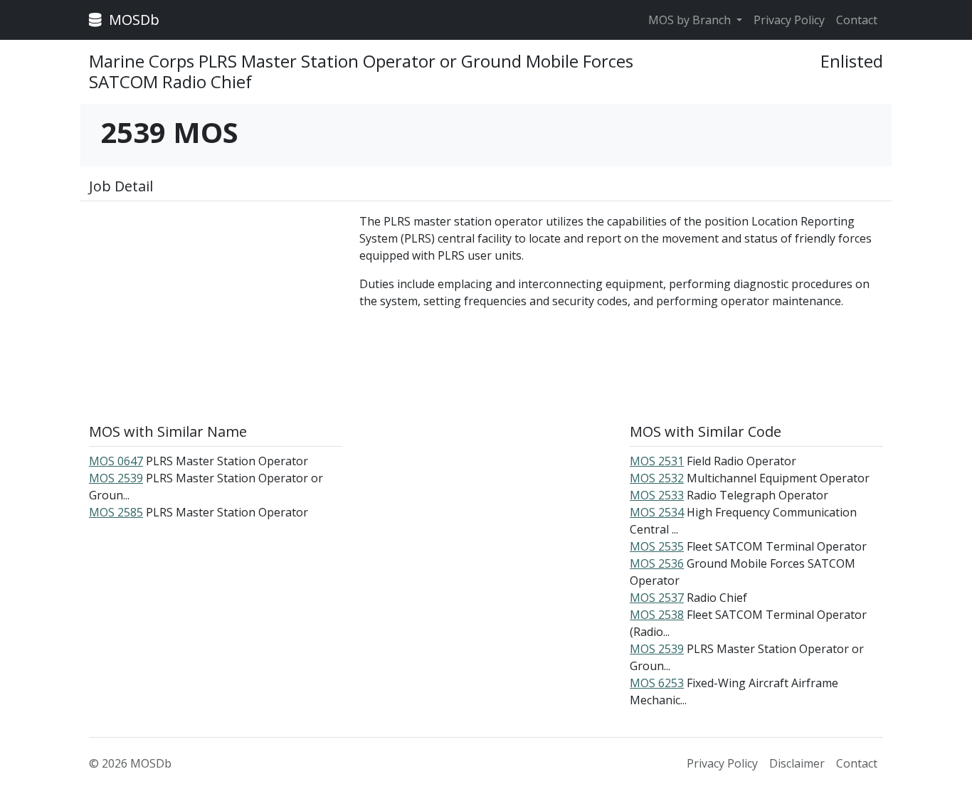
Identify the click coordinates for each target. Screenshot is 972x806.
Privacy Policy (789, 20)
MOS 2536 (657, 563)
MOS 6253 (657, 683)
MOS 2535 (657, 546)
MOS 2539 (116, 478)
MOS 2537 (657, 597)
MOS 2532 (657, 478)
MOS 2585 (116, 512)
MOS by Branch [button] (691, 20)
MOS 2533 (657, 495)
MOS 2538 (657, 614)
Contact (856, 20)
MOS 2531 (657, 461)
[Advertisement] (215, 312)
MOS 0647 (116, 461)
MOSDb (132, 19)
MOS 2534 (657, 512)
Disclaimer (797, 763)
